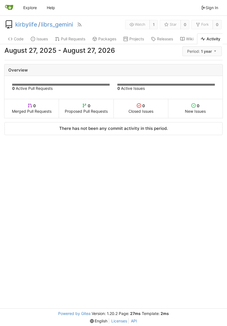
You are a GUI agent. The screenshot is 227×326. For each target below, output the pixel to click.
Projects (136, 38)
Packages (107, 38)
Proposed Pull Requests (86, 108)
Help (51, 7)
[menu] (202, 51)
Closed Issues (140, 108)
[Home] (9, 7)
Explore (30, 7)
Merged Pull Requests (31, 108)
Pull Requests (73, 38)
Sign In (212, 7)
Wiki (190, 38)
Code (19, 38)
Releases (165, 38)
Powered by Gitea (74, 313)
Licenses (119, 321)
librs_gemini (57, 24)
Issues (42, 38)
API (134, 321)
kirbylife (26, 24)
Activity (213, 38)
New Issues (195, 108)
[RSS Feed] (79, 24)
